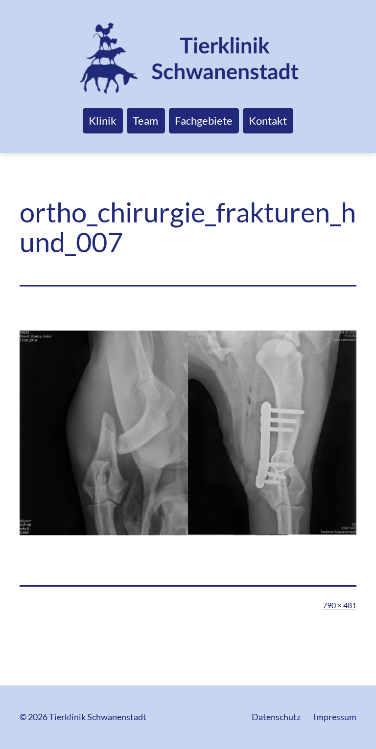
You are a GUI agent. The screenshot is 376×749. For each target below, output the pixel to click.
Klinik (103, 120)
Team (145, 120)
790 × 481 (339, 605)
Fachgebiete (204, 120)
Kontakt (268, 120)
